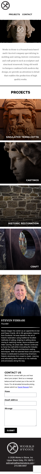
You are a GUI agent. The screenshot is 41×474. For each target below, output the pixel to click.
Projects (14, 14)
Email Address (11, 399)
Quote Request (23, 387)
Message (9, 408)
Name (7, 391)
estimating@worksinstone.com (20, 462)
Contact (27, 14)
